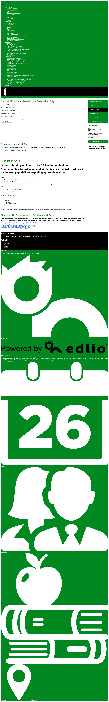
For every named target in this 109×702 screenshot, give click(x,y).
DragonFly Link (11, 55)
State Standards (11, 30)
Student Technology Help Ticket (15, 59)
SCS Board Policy (11, 17)
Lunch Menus (10, 66)
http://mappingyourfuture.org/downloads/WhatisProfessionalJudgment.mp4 (18, 226)
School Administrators (12, 10)
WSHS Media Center (12, 31)
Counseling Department (13, 26)
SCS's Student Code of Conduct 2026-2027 (18, 63)
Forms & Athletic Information (14, 46)
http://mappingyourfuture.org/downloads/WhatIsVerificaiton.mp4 (15, 227)
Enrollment (6, 246)
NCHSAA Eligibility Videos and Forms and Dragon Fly (21, 49)
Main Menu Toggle (5, 4)
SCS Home (10, 18)
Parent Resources (11, 69)
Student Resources (11, 68)
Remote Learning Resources (14, 58)
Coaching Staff (11, 45)
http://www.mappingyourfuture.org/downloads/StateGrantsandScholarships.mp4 (19, 224)
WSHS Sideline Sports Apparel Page (16, 53)
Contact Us (6, 245)
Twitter (5, 93)
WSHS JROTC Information (14, 40)
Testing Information (12, 72)
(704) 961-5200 (30, 236)
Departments (10, 24)
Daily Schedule (11, 23)
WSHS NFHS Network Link (14, 52)
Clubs (8, 29)
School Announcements (13, 71)
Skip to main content (6, 1)
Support (9, 27)
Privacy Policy (36, 253)
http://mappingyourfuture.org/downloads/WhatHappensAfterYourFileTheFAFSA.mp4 (20, 223)
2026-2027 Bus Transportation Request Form (18, 78)
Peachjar (9, 20)
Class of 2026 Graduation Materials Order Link (13, 150)
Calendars (9, 62)
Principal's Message (12, 8)
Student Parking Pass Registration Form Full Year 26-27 (21, 75)
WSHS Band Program (12, 34)
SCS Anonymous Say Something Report (17, 61)
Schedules (9, 43)
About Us (9, 11)
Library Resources (11, 65)
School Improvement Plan (13, 13)
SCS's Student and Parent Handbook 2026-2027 (19, 79)
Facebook (5, 91)
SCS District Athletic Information (15, 47)
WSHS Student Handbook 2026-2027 (16, 81)
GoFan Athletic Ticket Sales (14, 50)
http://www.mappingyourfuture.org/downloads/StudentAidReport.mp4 (16, 228)
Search (5, 88)
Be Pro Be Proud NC (12, 37)
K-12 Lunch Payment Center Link (15, 82)
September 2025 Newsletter (8, 104)
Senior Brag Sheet (96, 129)
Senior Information (12, 73)
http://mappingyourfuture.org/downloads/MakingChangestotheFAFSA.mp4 (18, 225)
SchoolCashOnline (12, 76)
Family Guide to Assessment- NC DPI (16, 36)
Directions (9, 15)
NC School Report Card (13, 14)
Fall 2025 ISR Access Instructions (15, 39)
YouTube (5, 95)
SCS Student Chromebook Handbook (16, 83)
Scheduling (10, 33)
